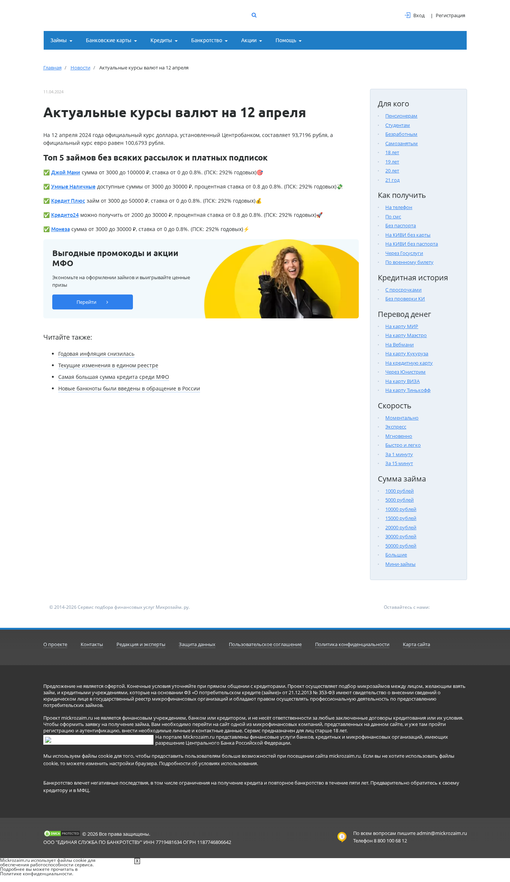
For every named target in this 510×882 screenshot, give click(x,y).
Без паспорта (400, 225)
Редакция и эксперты (140, 644)
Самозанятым (401, 143)
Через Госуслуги (404, 253)
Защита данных (197, 644)
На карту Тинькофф (407, 390)
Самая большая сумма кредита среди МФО (113, 376)
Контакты (92, 644)
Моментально (402, 417)
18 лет (392, 152)
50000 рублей (400, 545)
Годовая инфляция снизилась (96, 353)
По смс (393, 216)
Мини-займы (400, 564)
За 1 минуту (399, 454)
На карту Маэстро (406, 335)
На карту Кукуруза (406, 353)
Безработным (401, 134)
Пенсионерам (401, 115)
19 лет (392, 161)
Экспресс (395, 426)
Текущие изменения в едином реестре (108, 365)
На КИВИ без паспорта (411, 243)
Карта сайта (416, 644)
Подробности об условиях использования (208, 763)
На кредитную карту (409, 362)
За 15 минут (399, 463)
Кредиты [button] (161, 40)
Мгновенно (398, 436)
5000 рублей (399, 499)
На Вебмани (399, 344)
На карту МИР (401, 326)
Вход (419, 15)
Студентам (397, 125)
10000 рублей (400, 509)
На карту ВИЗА (402, 381)
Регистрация (450, 15)
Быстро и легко (403, 445)
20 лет (392, 170)
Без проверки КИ (405, 298)
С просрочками (403, 289)
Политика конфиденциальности (352, 644)
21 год (392, 180)
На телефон (398, 207)
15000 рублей (400, 518)
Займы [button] (58, 40)
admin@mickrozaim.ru (442, 833)
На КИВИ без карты (407, 234)
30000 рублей (400, 536)
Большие (396, 554)
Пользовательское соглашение (265, 644)
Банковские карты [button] (108, 40)
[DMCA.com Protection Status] (62, 833)
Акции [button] (248, 40)
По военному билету (409, 262)
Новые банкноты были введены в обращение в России (129, 388)
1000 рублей (399, 490)
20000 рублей (400, 527)
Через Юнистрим (405, 371)
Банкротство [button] (206, 40)
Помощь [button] (286, 40)
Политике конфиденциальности (36, 873)
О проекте (55, 644)
